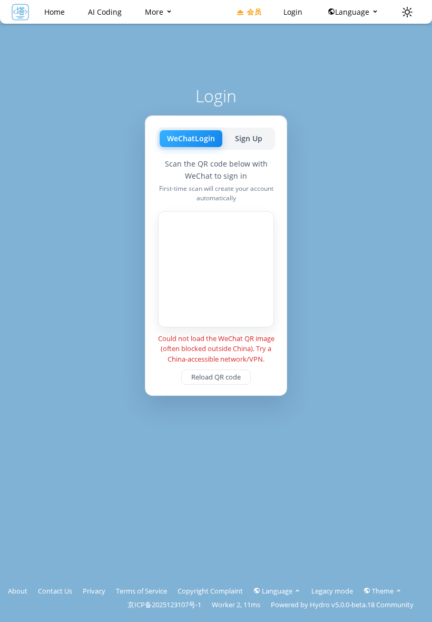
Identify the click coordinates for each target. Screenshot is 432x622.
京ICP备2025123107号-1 (164, 604)
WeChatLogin (191, 138)
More (155, 12)
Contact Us (55, 591)
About (17, 591)
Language (353, 12)
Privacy (94, 591)
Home (54, 12)
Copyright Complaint (210, 591)
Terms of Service (141, 591)
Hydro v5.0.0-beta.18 (342, 604)
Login (292, 12)
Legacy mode (332, 591)
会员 (254, 11)
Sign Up (248, 138)
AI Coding (105, 12)
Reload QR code (216, 377)
